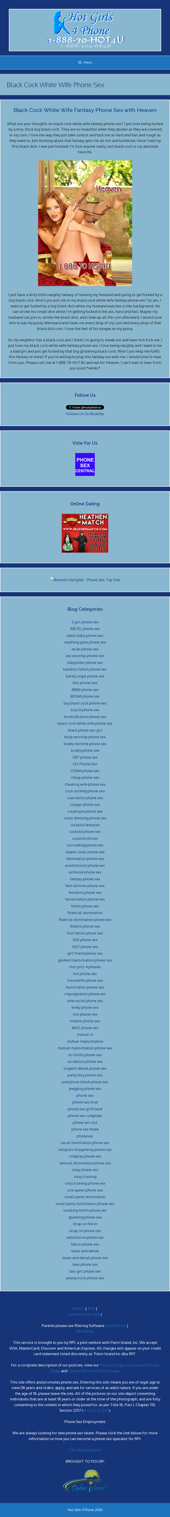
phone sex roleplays (85, 1115)
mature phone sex (85, 1021)
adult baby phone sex (85, 635)
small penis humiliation (85, 1196)
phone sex (85, 1095)
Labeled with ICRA (84, 1314)
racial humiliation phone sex (85, 1142)
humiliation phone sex (85, 987)
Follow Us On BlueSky (85, 413)
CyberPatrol (115, 1325)
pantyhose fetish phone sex (85, 1081)
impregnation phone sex (85, 993)
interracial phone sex (85, 1000)
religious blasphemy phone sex (85, 1149)
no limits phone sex (85, 1054)
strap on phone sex (85, 1230)
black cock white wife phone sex (85, 723)
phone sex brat (85, 1102)
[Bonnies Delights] (85, 579)
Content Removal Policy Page (93, 1370)
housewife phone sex (85, 980)
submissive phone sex (85, 1237)
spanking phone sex (85, 1217)
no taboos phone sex (85, 1061)
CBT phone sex (85, 757)
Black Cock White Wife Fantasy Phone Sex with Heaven (85, 110)
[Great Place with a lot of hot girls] (85, 474)
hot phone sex (85, 973)
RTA (91, 1308)
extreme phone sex (85, 872)
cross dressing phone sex (85, 818)
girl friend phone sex (85, 953)
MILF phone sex (85, 1027)
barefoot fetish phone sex (85, 669)
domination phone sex (85, 858)
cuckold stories (85, 838)
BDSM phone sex (85, 696)
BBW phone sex (85, 689)
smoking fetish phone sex (85, 1210)
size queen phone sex (85, 1190)
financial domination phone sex (85, 919)
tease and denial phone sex (85, 1257)
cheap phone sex (85, 777)
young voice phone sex (85, 1278)
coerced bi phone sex (85, 797)
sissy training (85, 1176)
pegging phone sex (85, 1088)
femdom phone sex (85, 892)
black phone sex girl (85, 730)
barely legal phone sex (85, 676)
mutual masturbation (85, 1041)
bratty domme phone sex (85, 743)
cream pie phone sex (85, 811)
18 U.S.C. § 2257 (96, 1410)
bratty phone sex (85, 750)
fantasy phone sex (85, 879)
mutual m (85, 1034)
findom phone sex (85, 926)
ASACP (78, 1308)
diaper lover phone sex (85, 852)
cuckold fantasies (85, 824)
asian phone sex (85, 649)
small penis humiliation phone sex (85, 1203)
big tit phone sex (85, 709)
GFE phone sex (85, 939)
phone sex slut (85, 1122)
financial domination (85, 912)
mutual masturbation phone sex (85, 1048)
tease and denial (85, 1250)
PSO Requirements (85, 1450)
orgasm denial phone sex (85, 1068)
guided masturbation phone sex (85, 960)
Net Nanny (85, 1331)
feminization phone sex (85, 899)
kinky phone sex (85, 1007)
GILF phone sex (85, 946)
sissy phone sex (85, 1169)
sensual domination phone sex (85, 1163)
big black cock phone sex (85, 703)
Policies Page (111, 1365)
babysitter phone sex (85, 662)
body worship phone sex (85, 736)
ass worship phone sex (85, 655)
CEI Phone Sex (85, 763)
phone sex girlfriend (85, 1109)
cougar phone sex (85, 804)
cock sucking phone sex (85, 791)
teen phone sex (85, 1264)
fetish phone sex (85, 906)
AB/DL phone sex (85, 628)
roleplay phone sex (85, 1156)
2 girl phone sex (85, 622)
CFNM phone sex (85, 770)
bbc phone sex (85, 682)
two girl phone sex (85, 1271)
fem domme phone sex (85, 885)
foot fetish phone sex (85, 933)
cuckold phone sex (85, 831)
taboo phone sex (85, 1244)
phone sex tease (85, 1129)
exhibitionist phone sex (85, 865)
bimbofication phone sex (85, 716)
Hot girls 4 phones (85, 966)
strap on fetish (85, 1223)
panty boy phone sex (85, 1075)
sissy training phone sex (85, 1183)
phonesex (85, 1136)
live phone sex (85, 1014)
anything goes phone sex (85, 642)
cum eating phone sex (85, 845)
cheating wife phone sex (85, 784)
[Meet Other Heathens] (85, 551)
